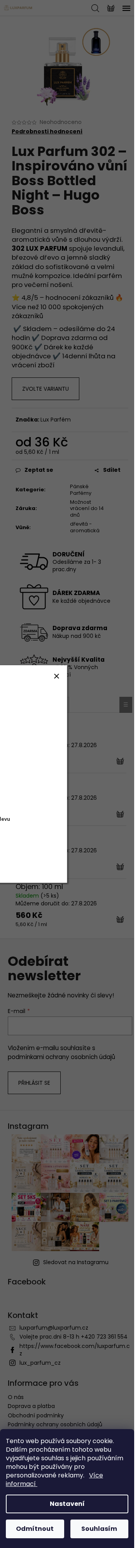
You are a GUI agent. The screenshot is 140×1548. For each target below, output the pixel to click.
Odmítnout (35, 1528)
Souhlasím (99, 1528)
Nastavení (67, 1503)
